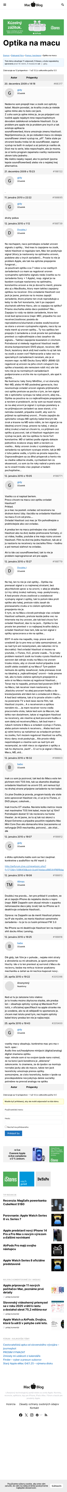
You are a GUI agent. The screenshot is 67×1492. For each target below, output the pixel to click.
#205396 (57, 976)
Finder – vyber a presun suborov (22, 1359)
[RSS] (46, 1415)
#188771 (57, 475)
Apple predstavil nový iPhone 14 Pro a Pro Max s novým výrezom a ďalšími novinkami (25, 1234)
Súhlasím (56, 1486)
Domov (6, 55)
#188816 (57, 936)
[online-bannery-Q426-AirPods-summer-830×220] (33, 27)
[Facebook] (20, 1415)
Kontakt (34, 1407)
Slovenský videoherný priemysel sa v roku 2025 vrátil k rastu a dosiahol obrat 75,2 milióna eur (25, 1306)
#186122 (57, 171)
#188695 (57, 197)
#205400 (57, 1023)
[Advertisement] (33, 1457)
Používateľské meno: (14, 1109)
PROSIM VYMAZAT (14, 1352)
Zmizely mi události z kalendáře (21, 1355)
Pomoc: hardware (33, 55)
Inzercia (10, 1404)
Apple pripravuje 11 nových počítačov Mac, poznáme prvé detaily (23, 1289)
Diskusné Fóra (17, 55)
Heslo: (7, 1118)
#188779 (57, 561)
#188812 (57, 836)
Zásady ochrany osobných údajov (39, 1404)
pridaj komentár (12, 1297)
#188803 (57, 757)
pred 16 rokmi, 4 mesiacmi (25, 64)
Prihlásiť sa (13, 1133)
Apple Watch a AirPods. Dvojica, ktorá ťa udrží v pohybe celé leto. (25, 1321)
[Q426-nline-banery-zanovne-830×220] (33, 1154)
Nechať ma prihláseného (18, 1127)
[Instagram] (31, 1415)
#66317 (58, 83)
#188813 (57, 875)
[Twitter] (26, 1415)
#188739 (57, 223)
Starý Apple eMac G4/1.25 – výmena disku (28, 1363)
